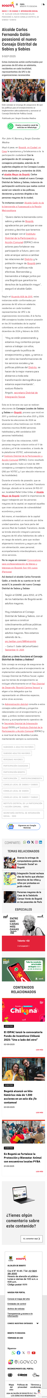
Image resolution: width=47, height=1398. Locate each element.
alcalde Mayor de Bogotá (17, 174)
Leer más (39, 1050)
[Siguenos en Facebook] (13, 1353)
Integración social (29, 11)
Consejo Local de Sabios (16, 790)
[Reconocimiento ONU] (10, 1375)
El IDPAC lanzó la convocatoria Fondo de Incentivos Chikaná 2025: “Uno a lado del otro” (23, 1035)
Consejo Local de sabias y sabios (20, 784)
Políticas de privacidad (22, 1385)
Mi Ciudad (13, 11)
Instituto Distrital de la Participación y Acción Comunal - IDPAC (22, 805)
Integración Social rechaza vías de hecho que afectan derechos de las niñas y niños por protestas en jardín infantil (30, 880)
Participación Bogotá (14, 772)
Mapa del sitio (11, 1387)
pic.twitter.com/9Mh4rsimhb (20, 641)
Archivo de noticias (16, 1308)
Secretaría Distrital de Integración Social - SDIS (21, 814)
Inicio (4, 11)
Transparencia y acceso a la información (20, 1314)
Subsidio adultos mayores (16, 753)
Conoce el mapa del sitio (19, 1299)
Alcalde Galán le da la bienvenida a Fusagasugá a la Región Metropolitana (23, 206)
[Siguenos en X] (23, 1353)
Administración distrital (16, 704)
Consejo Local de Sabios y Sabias (20, 797)
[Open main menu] (17, 4)
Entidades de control (17, 1303)
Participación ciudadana (15, 765)
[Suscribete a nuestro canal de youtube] (33, 1353)
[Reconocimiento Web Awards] (36, 1375)
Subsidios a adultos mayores (18, 747)
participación (10, 778)
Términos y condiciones (35, 1385)
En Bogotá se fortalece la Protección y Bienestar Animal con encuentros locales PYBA (23, 1157)
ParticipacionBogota (31, 778)
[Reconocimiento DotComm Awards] (22, 1375)
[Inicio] (8, 4)
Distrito (29, 259)
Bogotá (29, 221)
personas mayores (13, 759)
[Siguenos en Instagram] (28, 1353)
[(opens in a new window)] (36, 843)
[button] (25, 843)
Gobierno (9, 1026)
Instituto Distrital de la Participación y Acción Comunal (20, 238)
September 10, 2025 (14, 649)
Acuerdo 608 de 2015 (21, 296)
